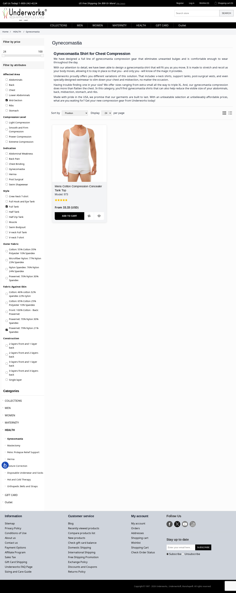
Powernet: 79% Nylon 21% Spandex (23, 329)
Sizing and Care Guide (18, 571)
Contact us (11, 542)
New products (76, 538)
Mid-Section (15, 100)
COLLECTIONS (13, 401)
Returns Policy (76, 571)
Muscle (13, 222)
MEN (8, 408)
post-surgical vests (203, 76)
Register (180, 3)
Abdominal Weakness (21, 153)
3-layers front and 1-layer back (23, 363)
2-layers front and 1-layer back (23, 345)
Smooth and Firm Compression (18, 129)
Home (5, 31)
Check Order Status (143, 552)
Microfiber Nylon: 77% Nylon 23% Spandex (25, 260)
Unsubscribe (192, 554)
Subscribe (175, 554)
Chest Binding (16, 163)
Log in (191, 3)
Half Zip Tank (16, 216)
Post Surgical (16, 179)
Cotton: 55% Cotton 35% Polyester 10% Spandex (22, 251)
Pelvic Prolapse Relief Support (23, 452)
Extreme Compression (21, 141)
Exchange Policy (77, 562)
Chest (12, 90)
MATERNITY (12, 422)
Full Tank (14, 206)
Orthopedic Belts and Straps (22, 486)
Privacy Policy (13, 528)
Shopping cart (139, 538)
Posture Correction (17, 465)
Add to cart (69, 216)
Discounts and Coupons (82, 566)
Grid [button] (224, 113)
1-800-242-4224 (28, 3)
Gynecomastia (17, 169)
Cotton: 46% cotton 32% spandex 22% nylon (22, 293)
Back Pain (14, 158)
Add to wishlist (99, 216)
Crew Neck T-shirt (18, 196)
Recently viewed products (83, 528)
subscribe (203, 547)
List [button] (230, 113)
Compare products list (81, 533)
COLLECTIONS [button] (58, 25)
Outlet (9, 502)
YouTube (185, 524)
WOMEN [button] (97, 25)
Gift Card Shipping (16, 562)
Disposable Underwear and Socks (25, 472)
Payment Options (15, 547)
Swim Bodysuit (17, 227)
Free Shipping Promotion (83, 557)
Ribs (11, 105)
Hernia (12, 174)
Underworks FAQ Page (18, 566)
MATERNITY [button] (120, 25)
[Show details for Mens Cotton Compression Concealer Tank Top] (79, 152)
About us (10, 538)
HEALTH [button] (141, 25)
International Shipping (81, 552)
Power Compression (20, 136)
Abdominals (15, 79)
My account (138, 523)
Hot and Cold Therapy (19, 479)
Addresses (137, 533)
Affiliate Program (15, 552)
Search (226, 13)
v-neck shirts (164, 76)
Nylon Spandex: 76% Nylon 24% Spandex (24, 269)
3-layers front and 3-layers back (23, 372)
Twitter (177, 524)
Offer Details (120, 3)
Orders (135, 528)
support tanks (182, 76)
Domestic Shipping (79, 547)
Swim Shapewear (18, 184)
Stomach (14, 110)
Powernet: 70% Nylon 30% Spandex (23, 278)
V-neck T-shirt (16, 237)
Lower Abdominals (19, 95)
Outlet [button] (182, 25)
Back (11, 84)
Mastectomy (13, 445)
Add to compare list (89, 216)
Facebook (169, 524)
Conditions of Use (15, 533)
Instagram (193, 524)
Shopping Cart (140, 547)
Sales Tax (10, 557)
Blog (71, 523)
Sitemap (10, 523)
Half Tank (14, 211)
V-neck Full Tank (18, 232)
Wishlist (136, 542)
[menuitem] (58, 25)
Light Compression (19, 122)
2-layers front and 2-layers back (23, 354)
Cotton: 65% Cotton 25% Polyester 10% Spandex (22, 302)
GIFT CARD (11, 495)
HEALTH (10, 430)
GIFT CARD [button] (162, 25)
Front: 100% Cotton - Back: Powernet (24, 311)
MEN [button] (80, 25)
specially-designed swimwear (71, 79)
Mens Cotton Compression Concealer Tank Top (78, 188)
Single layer (15, 379)
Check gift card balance (82, 542)
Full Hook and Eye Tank (22, 201)
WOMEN (10, 415)
